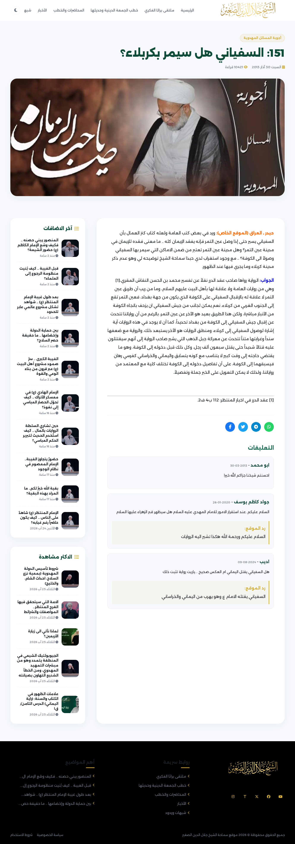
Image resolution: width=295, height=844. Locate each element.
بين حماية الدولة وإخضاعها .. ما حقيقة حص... (55, 804)
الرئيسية (187, 10)
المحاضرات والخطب (68, 10)
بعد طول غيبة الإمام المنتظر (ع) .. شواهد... (56, 794)
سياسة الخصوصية (50, 835)
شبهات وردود (175, 813)
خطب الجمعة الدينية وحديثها (114, 10)
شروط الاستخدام (21, 835)
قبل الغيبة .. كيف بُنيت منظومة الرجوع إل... (55, 785)
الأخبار (42, 10)
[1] (117, 280)
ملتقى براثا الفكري (159, 10)
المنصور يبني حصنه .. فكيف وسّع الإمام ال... (55, 776)
